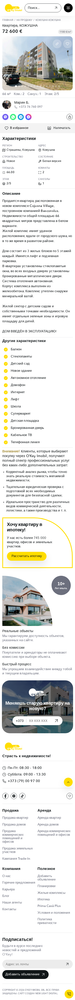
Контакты (9, 909)
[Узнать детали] (56, 721)
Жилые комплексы (51, 893)
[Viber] (5, 117)
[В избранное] (67, 43)
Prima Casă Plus (49, 906)
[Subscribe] (67, 964)
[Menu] (68, 7)
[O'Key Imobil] (13, 8)
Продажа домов (14, 824)
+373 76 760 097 (30, 107)
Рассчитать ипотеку (27, 556)
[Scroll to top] (68, 782)
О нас (6, 876)
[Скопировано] (57, 43)
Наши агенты (12, 902)
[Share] (70, 117)
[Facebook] (5, 796)
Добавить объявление (22, 974)
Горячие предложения (18, 882)
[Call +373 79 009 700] (69, 994)
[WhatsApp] (13, 117)
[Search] (56, 8)
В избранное (19, 128)
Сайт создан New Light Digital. (38, 993)
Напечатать (61, 128)
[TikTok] (22, 796)
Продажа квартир (15, 818)
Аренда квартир (49, 818)
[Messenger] (28, 117)
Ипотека (44, 899)
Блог (5, 896)
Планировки (47, 886)
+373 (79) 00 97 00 (24, 781)
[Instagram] (14, 796)
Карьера (8, 889)
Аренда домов (48, 824)
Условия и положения (54, 912)
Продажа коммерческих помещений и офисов (13, 836)
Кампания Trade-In (16, 858)
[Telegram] (21, 117)
